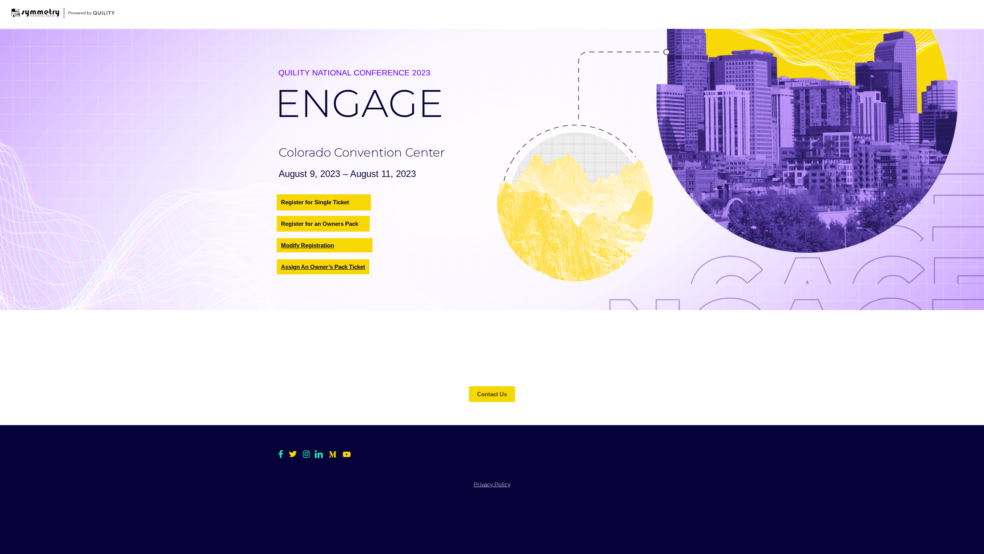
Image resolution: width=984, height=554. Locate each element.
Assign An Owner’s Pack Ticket (323, 267)
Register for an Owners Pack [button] (319, 223)
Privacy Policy (492, 484)
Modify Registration (307, 245)
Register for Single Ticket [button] (315, 202)
